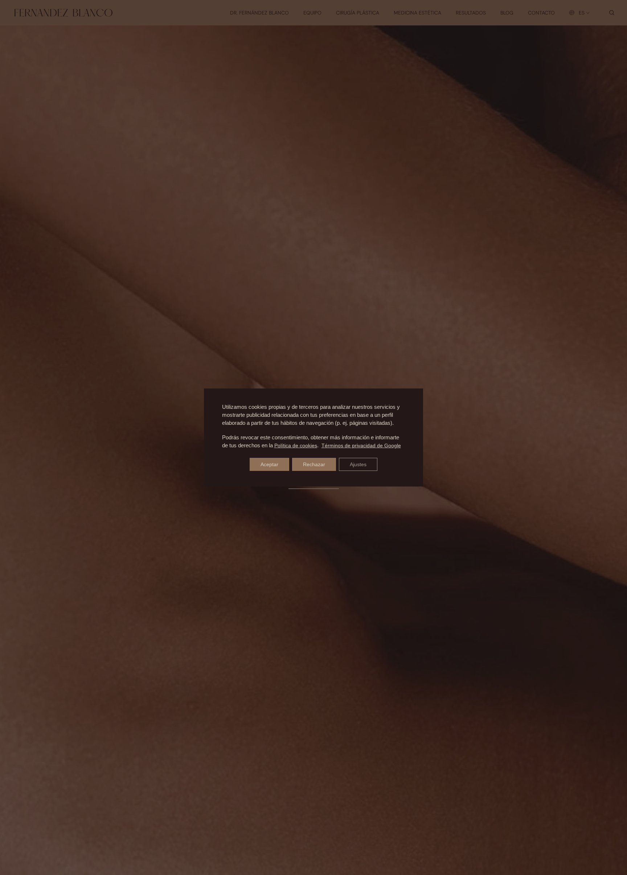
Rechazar (314, 464)
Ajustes (358, 464)
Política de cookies (295, 445)
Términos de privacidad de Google (361, 445)
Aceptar (269, 464)
